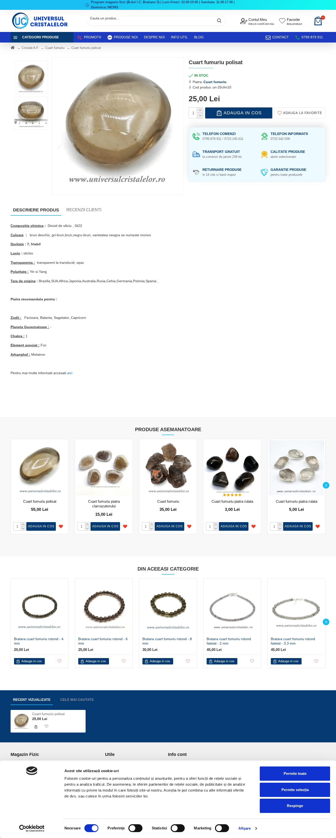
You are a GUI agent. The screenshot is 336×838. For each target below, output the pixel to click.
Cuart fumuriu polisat (39, 501)
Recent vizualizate (31, 700)
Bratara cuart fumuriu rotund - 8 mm (167, 641)
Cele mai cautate (77, 700)
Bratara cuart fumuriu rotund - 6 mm (103, 641)
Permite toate (295, 773)
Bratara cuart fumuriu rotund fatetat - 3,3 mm (293, 641)
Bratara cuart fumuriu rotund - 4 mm (38, 641)
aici (69, 373)
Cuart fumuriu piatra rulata (232, 501)
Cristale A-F (30, 48)
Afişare (244, 828)
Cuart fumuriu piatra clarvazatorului (104, 503)
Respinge (295, 806)
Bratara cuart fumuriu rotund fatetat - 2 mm (229, 641)
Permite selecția (295, 790)
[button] (10, 485)
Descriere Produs (36, 209)
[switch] (135, 828)
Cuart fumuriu (54, 48)
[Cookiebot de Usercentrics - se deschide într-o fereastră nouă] (31, 828)
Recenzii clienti (83, 210)
